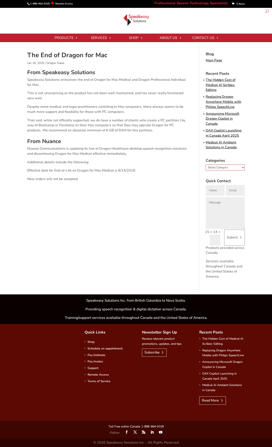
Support (93, 368)
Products (64, 37)
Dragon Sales (55, 63)
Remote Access (64, 3)
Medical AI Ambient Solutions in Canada (221, 145)
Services (99, 37)
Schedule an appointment (105, 348)
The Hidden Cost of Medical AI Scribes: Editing (220, 85)
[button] (267, 11)
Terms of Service (99, 381)
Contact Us (203, 37)
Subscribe (152, 352)
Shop (133, 37)
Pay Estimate (96, 355)
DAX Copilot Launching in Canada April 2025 (223, 133)
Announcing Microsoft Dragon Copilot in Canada (222, 118)
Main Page (214, 60)
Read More (210, 400)
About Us (168, 37)
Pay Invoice (95, 361)
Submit (232, 237)
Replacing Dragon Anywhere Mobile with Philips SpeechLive (223, 101)
